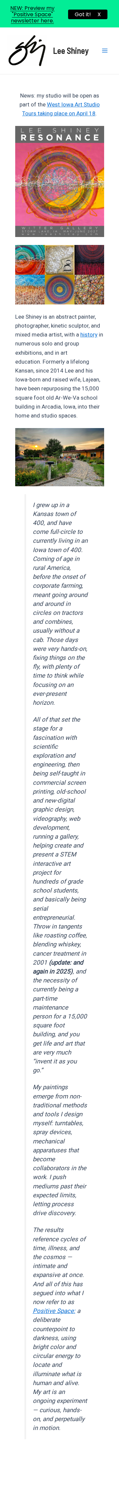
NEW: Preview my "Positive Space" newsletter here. (32, 14)
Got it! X (88, 14)
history (89, 334)
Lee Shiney (71, 50)
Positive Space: (54, 1311)
